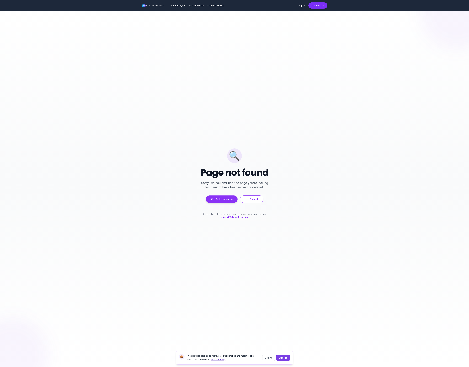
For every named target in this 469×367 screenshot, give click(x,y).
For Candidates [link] (196, 5)
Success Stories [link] (215, 5)
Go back (254, 199)
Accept (283, 357)
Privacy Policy (218, 359)
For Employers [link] (178, 5)
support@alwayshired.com (234, 217)
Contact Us (318, 5)
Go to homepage (224, 199)
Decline (268, 357)
